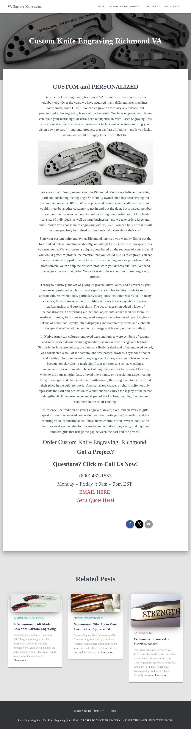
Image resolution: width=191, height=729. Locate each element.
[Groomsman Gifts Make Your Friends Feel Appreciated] (95, 602)
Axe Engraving (143, 633)
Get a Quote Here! (95, 500)
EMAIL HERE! (95, 492)
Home (101, 6)
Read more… (21, 660)
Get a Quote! (172, 6)
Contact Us (153, 6)
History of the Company (125, 6)
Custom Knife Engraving (28, 618)
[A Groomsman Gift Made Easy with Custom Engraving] (35, 602)
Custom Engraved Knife (88, 618)
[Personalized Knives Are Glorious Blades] (155, 610)
